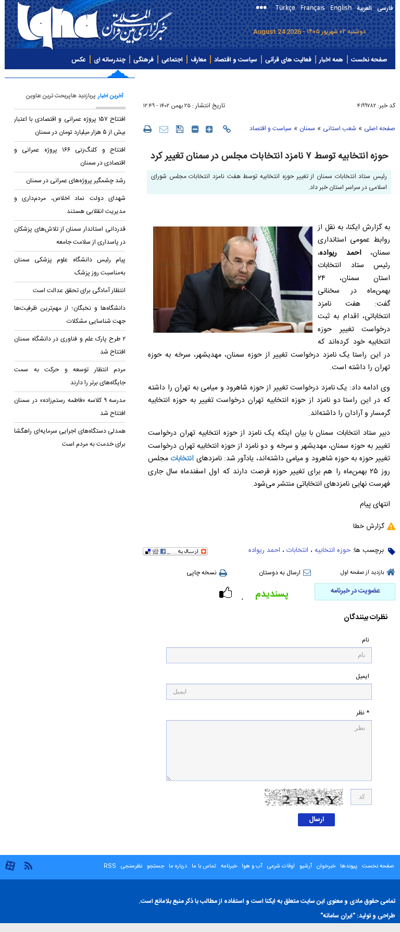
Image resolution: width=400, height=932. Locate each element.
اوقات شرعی (280, 866)
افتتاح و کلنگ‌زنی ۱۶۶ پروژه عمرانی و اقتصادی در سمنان (70, 156)
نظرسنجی (131, 866)
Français (313, 7)
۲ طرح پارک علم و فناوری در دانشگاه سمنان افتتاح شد (70, 345)
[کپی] (227, 129)
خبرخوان (326, 866)
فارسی (385, 8)
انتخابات (182, 458)
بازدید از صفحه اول (362, 572)
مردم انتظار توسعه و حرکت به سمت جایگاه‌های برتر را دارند (70, 376)
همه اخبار (331, 60)
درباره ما (178, 866)
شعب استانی (339, 128)
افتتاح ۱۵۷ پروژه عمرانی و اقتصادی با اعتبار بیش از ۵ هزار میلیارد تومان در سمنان (70, 125)
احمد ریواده (264, 550)
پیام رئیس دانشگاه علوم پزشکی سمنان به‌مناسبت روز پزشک (70, 266)
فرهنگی (143, 60)
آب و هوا (252, 866)
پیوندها (348, 866)
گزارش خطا (368, 526)
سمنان (307, 128)
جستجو (154, 866)
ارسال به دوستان (280, 573)
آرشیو (305, 866)
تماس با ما (204, 866)
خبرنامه (229, 866)
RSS (110, 866)
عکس (78, 60)
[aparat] (10, 869)
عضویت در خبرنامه (355, 591)
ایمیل (362, 676)
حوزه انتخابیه (333, 550)
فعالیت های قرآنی (288, 60)
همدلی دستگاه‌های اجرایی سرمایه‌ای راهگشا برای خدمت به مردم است (70, 437)
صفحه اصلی (379, 128)
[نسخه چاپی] (147, 128)
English (341, 7)
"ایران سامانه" (337, 916)
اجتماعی (172, 60)
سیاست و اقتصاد (235, 60)
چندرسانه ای (110, 60)
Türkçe (285, 7)
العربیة (364, 8)
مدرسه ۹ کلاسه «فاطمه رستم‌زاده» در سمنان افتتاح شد (70, 407)
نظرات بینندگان (366, 618)
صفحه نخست (369, 60)
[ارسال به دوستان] (163, 128)
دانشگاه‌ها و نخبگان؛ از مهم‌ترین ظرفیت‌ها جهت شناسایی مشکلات (70, 314)
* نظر (362, 713)
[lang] (263, 9)
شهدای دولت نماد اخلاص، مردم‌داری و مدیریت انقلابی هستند (70, 205)
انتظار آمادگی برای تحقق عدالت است (79, 290)
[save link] (180, 128)
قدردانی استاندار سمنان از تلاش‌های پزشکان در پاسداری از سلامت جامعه (70, 235)
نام (365, 640)
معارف (198, 60)
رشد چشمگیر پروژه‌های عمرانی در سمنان (76, 180)
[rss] (28, 865)
